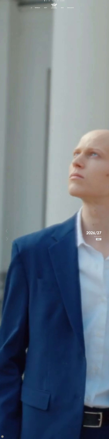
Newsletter (54, 0)
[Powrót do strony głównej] (54, 5)
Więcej (99, 242)
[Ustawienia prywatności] (2, 436)
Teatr (62, 7)
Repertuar (37, 7)
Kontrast (45, 1)
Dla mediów (62, 0)
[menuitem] (31, 8)
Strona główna (31, 8)
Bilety (45, 7)
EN (46, 0)
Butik (49, 0)
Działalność (70, 7)
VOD (58, 0)
